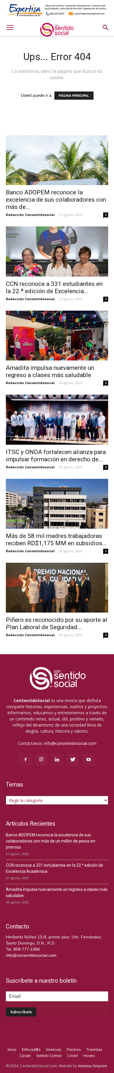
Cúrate (25, 1055)
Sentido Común (49, 1055)
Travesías (94, 1049)
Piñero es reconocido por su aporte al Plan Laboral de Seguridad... (56, 623)
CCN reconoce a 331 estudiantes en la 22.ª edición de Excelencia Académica (54, 868)
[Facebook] (25, 760)
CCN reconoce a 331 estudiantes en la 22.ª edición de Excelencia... (54, 287)
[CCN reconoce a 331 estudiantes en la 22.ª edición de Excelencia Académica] (57, 251)
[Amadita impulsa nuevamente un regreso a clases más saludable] (57, 335)
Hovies (89, 1055)
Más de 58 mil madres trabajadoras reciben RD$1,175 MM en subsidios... (56, 539)
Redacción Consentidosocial (30, 214)
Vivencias (53, 1049)
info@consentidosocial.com (70, 743)
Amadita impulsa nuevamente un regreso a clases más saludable (50, 371)
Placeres (74, 1049)
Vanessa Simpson (92, 1065)
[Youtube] (88, 760)
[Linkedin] (57, 760)
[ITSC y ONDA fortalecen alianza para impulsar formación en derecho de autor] (57, 419)
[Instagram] (41, 760)
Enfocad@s (31, 1049)
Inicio (12, 1049)
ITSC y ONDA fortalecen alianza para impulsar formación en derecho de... (56, 455)
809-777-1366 (26, 949)
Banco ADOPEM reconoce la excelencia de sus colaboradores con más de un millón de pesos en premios (50, 841)
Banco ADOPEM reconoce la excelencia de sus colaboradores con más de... (56, 199)
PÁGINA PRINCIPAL (74, 95)
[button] (106, 28)
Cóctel (72, 1055)
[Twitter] (73, 760)
